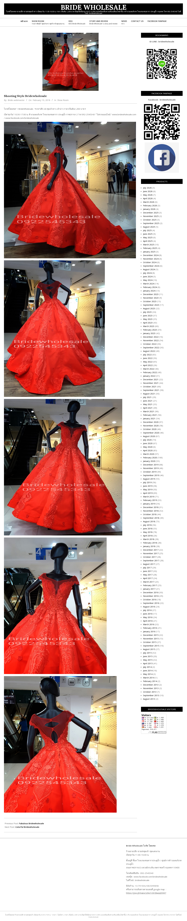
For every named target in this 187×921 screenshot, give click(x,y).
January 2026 (149, 209)
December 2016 (151, 592)
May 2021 (148, 404)
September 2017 (151, 560)
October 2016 (149, 599)
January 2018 (149, 546)
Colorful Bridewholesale (27, 827)
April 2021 (148, 407)
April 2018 (148, 535)
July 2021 (147, 397)
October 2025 (149, 219)
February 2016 (150, 628)
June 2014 (148, 670)
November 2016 (151, 596)
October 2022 (149, 344)
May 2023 (148, 319)
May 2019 (148, 489)
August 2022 (149, 351)
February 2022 (150, 372)
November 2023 (151, 297)
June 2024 (148, 276)
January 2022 (149, 375)
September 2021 (151, 390)
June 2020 (148, 443)
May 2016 (148, 617)
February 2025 (150, 248)
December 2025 (151, 212)
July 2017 (147, 567)
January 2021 (149, 418)
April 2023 (148, 322)
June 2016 (148, 613)
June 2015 (148, 656)
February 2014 (150, 681)
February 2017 (150, 585)
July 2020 (147, 439)
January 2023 (149, 333)
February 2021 (150, 415)
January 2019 (149, 503)
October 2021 (149, 386)
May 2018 (148, 532)
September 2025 (151, 223)
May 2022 (148, 361)
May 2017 (148, 574)
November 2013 (151, 688)
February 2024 (150, 287)
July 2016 (147, 610)
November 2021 (151, 383)
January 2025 (149, 251)
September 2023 (151, 304)
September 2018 (151, 517)
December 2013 (151, 684)
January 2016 (149, 631)
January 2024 (149, 290)
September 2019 (151, 475)
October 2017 (149, 557)
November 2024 (151, 258)
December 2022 (151, 336)
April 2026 (148, 198)
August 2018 (149, 521)
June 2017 (148, 571)
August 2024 (149, 269)
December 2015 (151, 635)
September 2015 (151, 645)
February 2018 (150, 542)
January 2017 (149, 588)
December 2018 (151, 507)
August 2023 (149, 308)
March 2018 (148, 539)
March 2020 (148, 454)
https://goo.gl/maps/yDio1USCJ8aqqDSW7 (146, 893)
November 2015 (151, 638)
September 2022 (151, 347)
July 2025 (147, 230)
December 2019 (151, 464)
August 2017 (149, 564)
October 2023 (149, 301)
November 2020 (151, 425)
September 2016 (151, 603)
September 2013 (151, 695)
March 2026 (148, 202)
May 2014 (148, 674)
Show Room (63, 100)
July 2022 (147, 354)
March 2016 (148, 624)
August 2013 (149, 699)
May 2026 (148, 194)
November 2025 (151, 216)
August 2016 (149, 606)
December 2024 (151, 255)
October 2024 (149, 262)
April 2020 (148, 450)
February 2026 (150, 205)
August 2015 (149, 649)
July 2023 (147, 312)
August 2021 (149, 393)
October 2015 (149, 642)
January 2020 (149, 461)
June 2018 (148, 528)
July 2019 (147, 482)
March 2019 (148, 496)
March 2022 (148, 368)
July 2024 (147, 273)
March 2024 (148, 283)
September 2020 (151, 432)
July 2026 (147, 187)
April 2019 (148, 493)
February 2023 (150, 329)
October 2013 (149, 691)
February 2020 (150, 457)
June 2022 (148, 358)
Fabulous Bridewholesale (31, 823)
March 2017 (148, 581)
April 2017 (148, 578)
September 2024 (151, 265)
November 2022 (151, 340)
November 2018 (151, 510)
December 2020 (151, 422)
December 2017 (151, 549)
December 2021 (151, 379)
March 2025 (148, 244)
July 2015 (147, 652)
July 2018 (147, 525)
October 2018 (149, 514)
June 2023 (148, 315)
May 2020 (148, 446)
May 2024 (148, 280)
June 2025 (148, 234)
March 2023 (148, 326)
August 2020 (149, 436)
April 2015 (148, 663)
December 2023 (151, 294)
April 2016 (148, 620)
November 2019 (151, 468)
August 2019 (149, 478)
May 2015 (148, 659)
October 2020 (149, 429)
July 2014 (147, 667)
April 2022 (148, 365)
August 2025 (149, 226)
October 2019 (149, 471)
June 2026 (148, 191)
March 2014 (148, 677)
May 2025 (148, 237)
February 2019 (150, 500)
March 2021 (148, 411)
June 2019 (148, 486)
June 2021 (148, 400)
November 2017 (151, 553)
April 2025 (148, 241)
